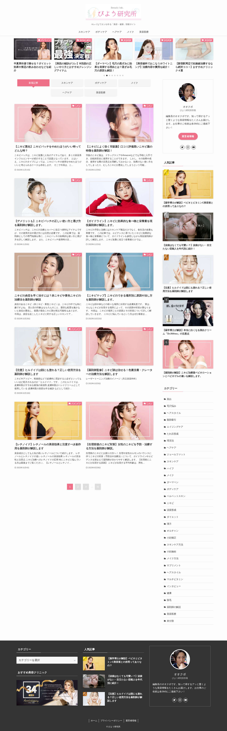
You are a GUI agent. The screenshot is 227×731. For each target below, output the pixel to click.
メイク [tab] (134, 82)
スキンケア (172, 461)
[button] (104, 75)
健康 (169, 593)
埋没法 (170, 440)
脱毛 (169, 600)
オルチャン (172, 530)
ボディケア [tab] (101, 82)
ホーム (94, 720)
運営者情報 (188, 136)
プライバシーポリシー (111, 720)
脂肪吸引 (171, 419)
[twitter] (182, 147)
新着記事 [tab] (33, 82)
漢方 (169, 523)
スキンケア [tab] (67, 82)
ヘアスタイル (174, 413)
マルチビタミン (175, 579)
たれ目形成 (172, 433)
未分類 (170, 621)
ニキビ (170, 503)
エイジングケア (175, 426)
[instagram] (188, 147)
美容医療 (171, 614)
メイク (170, 475)
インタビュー (174, 586)
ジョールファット (176, 454)
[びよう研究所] (113, 12)
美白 (169, 399)
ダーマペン (172, 482)
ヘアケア (171, 447)
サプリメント (174, 565)
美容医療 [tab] (100, 92)
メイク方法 (172, 558)
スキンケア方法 (175, 544)
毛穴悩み (171, 406)
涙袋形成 (171, 510)
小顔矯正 (171, 537)
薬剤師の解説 (174, 607)
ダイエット (172, 517)
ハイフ (170, 468)
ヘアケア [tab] (67, 92)
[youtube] (193, 147)
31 (98, 486)
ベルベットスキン (176, 496)
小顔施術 (171, 551)
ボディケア (172, 489)
